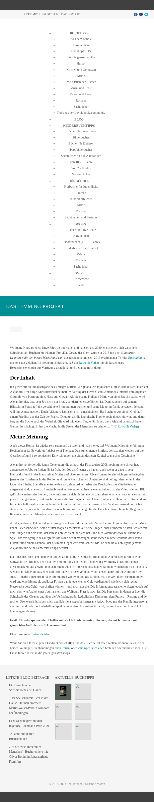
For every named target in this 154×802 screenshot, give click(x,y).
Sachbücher (81, 106)
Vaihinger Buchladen (91, 648)
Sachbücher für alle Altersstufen (81, 155)
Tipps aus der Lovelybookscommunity (81, 112)
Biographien (81, 45)
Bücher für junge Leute (81, 131)
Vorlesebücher (81, 174)
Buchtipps (79, 33)
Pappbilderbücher (81, 149)
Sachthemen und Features (81, 217)
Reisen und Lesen (81, 94)
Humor (81, 63)
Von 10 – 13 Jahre (81, 162)
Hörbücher (79, 181)
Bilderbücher (81, 137)
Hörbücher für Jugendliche (81, 186)
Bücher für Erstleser (81, 143)
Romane (81, 100)
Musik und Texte (81, 88)
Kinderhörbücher (81, 199)
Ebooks (79, 224)
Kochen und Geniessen (81, 69)
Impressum (50, 14)
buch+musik (62, 648)
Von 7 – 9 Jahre (81, 168)
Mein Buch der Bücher (81, 82)
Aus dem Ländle (81, 39)
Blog (79, 119)
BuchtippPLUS (81, 51)
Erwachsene (81, 279)
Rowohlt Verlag (89, 362)
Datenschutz (71, 14)
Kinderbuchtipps (79, 125)
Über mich (32, 14)
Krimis (81, 76)
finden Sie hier (40, 634)
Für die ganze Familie (81, 57)
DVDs (79, 273)
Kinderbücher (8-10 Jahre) (81, 248)
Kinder (81, 285)
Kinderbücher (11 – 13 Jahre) (81, 242)
